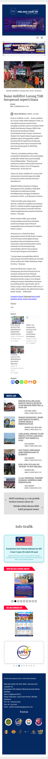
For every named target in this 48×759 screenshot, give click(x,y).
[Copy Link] (26, 382)
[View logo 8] (31, 665)
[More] (35, 382)
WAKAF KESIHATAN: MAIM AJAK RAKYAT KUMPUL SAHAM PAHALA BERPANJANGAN (30, 420)
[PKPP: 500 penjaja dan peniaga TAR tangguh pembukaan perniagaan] (33, 320)
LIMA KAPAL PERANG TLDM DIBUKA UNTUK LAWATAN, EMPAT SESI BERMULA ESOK (31, 437)
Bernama (12, 104)
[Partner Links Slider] (24, 652)
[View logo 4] (21, 666)
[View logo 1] (14, 665)
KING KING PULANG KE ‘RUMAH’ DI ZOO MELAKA (30, 465)
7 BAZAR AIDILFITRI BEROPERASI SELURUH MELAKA (16, 359)
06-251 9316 (12, 704)
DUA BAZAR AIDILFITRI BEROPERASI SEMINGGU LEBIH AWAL (16, 329)
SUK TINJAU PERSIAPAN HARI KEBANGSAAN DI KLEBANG (29, 452)
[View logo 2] (16, 665)
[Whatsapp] (21, 382)
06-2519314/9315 (14, 702)
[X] (17, 382)
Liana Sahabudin (29, 444)
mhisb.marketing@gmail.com (21, 707)
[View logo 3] (19, 665)
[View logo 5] (24, 665)
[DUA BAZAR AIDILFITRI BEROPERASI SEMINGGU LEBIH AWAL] (17, 320)
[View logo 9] (33, 665)
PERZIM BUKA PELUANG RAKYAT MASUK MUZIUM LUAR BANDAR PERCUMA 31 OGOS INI (30, 404)
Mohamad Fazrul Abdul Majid (33, 427)
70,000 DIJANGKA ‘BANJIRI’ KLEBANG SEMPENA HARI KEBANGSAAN (30, 480)
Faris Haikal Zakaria (30, 411)
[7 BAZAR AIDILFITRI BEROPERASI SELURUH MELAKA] (17, 350)
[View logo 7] (29, 665)
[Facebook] (13, 382)
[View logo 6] (26, 665)
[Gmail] (30, 382)
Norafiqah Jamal (29, 470)
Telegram (27, 296)
